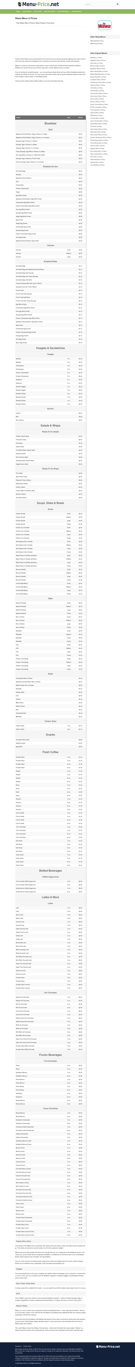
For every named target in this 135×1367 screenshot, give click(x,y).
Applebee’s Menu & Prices (98, 60)
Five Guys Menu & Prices (97, 110)
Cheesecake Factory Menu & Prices (100, 82)
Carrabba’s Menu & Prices (98, 79)
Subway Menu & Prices (97, 162)
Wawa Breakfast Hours (97, 41)
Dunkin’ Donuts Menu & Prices (99, 104)
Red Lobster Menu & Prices (98, 151)
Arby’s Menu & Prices (96, 63)
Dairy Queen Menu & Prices (98, 96)
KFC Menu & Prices (96, 126)
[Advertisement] (50, 41)
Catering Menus (76, 11)
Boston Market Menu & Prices (99, 71)
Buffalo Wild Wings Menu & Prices (100, 74)
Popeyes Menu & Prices (97, 148)
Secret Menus (26, 11)
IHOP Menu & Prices (96, 115)
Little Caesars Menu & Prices (98, 129)
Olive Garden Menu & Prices (98, 135)
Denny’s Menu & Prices (97, 99)
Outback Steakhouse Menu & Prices (100, 137)
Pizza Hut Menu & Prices (97, 146)
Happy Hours (38, 11)
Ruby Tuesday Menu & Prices (99, 154)
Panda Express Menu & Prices (99, 140)
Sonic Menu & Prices (96, 157)
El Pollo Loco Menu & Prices (98, 107)
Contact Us (18, 1346)
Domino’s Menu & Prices (97, 102)
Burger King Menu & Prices (98, 77)
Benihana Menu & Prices (97, 66)
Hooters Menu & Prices (97, 113)
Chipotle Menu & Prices (97, 91)
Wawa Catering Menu (96, 43)
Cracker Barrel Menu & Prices (99, 93)
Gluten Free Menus (63, 11)
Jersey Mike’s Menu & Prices (98, 124)
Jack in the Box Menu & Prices (99, 121)
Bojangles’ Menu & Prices (97, 68)
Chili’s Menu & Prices (96, 88)
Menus (18, 11)
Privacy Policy (27, 1346)
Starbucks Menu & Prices (97, 159)
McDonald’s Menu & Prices (98, 132)
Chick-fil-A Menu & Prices (97, 85)
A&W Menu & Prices (96, 57)
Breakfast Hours (49, 11)
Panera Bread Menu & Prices (98, 143)
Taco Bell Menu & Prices (97, 165)
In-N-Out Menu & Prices (97, 118)
